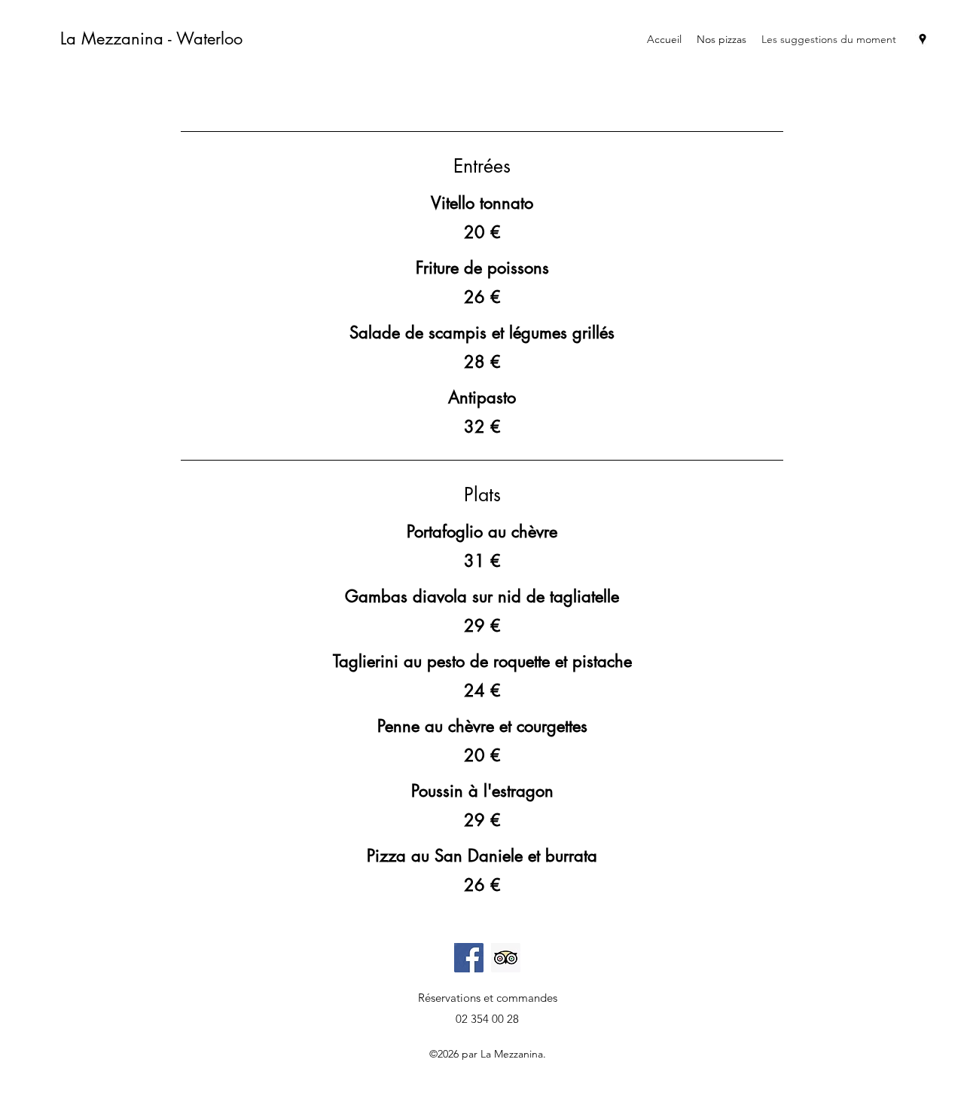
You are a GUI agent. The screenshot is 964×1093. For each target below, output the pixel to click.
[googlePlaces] (922, 39)
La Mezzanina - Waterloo (151, 38)
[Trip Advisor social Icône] (505, 957)
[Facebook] (469, 957)
